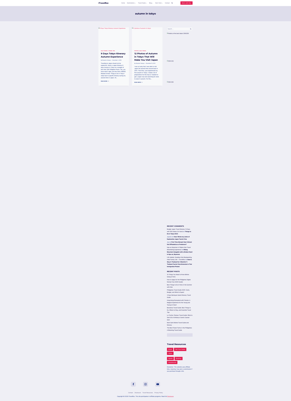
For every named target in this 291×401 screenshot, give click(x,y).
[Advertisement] (180, 162)
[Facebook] (133, 384)
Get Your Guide (180, 349)
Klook (170, 349)
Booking (178, 358)
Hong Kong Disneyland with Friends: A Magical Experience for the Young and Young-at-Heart (178, 303)
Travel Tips (112, 50)
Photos (136, 50)
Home (123, 3)
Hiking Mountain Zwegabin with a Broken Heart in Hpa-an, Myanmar (179, 252)
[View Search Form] (172, 3)
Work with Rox (186, 3)
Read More (105, 81)
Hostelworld (172, 362)
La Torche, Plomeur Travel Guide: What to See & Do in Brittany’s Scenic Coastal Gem (179, 317)
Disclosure (138, 392)
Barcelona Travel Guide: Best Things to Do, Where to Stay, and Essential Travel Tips (179, 310)
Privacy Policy (158, 392)
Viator (170, 353)
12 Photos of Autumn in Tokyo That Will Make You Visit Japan (146, 56)
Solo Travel (104, 50)
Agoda (170, 358)
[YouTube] (157, 384)
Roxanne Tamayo (106, 60)
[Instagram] (145, 384)
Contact (167, 3)
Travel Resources (147, 392)
